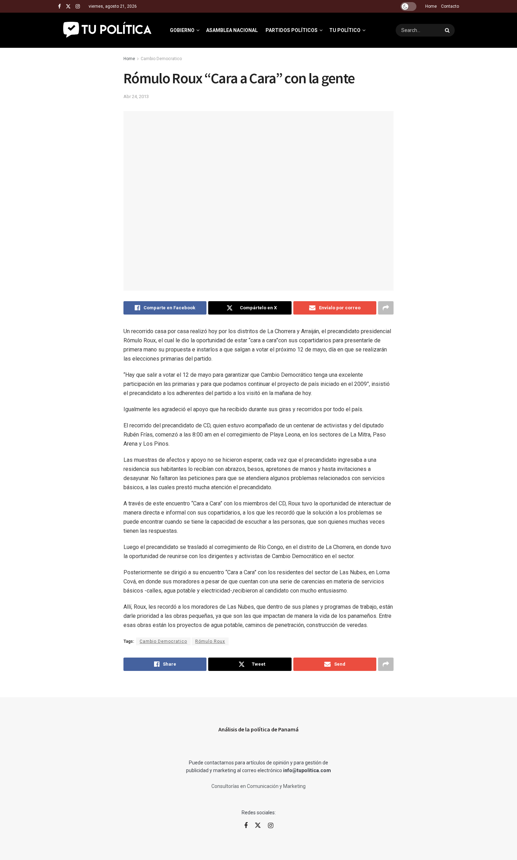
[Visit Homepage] (108, 30)
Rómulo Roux (210, 641)
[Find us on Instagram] (78, 6)
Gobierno (182, 30)
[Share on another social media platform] (386, 308)
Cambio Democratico (161, 58)
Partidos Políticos (292, 30)
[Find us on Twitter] (68, 6)
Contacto (450, 6)
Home (431, 6)
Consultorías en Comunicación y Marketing (258, 786)
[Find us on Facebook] (59, 6)
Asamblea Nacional (232, 30)
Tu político (344, 30)
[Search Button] (448, 30)
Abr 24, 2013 (136, 96)
